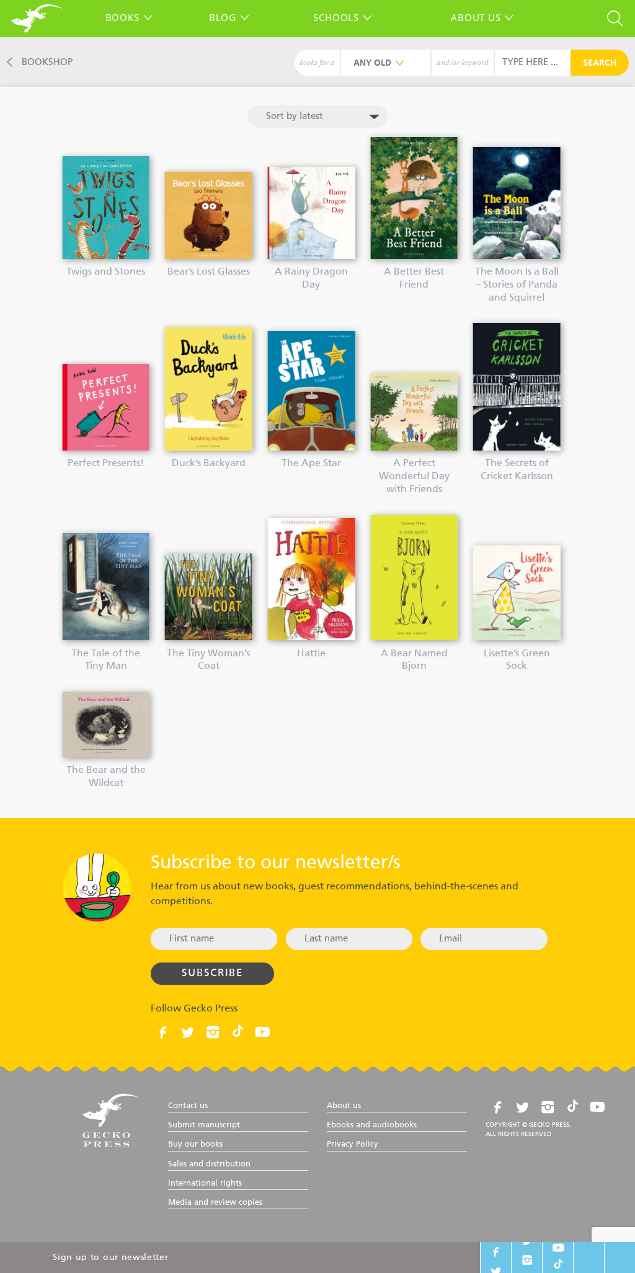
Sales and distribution (209, 1164)
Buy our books (195, 1144)
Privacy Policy (352, 1144)
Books (122, 17)
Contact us (188, 1106)
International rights (205, 1183)
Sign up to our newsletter (110, 1257)
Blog (222, 17)
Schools (335, 17)
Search (599, 63)
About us (475, 17)
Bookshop (47, 62)
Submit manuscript (204, 1125)
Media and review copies (215, 1203)
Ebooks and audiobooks (372, 1125)
